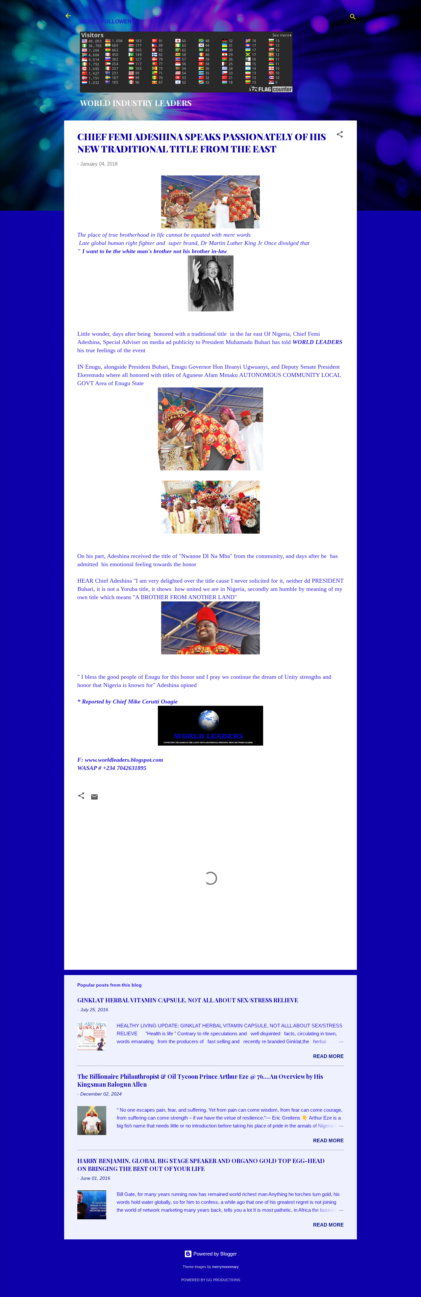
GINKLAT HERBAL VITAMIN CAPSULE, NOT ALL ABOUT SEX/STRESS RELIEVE (187, 1000)
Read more (328, 1056)
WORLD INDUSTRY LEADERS (136, 102)
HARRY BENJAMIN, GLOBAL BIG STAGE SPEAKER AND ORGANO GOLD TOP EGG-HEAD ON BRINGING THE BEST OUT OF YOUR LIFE (201, 1165)
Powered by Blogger (214, 1254)
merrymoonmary (225, 1267)
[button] (340, 135)
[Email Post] (94, 799)
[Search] (353, 18)
